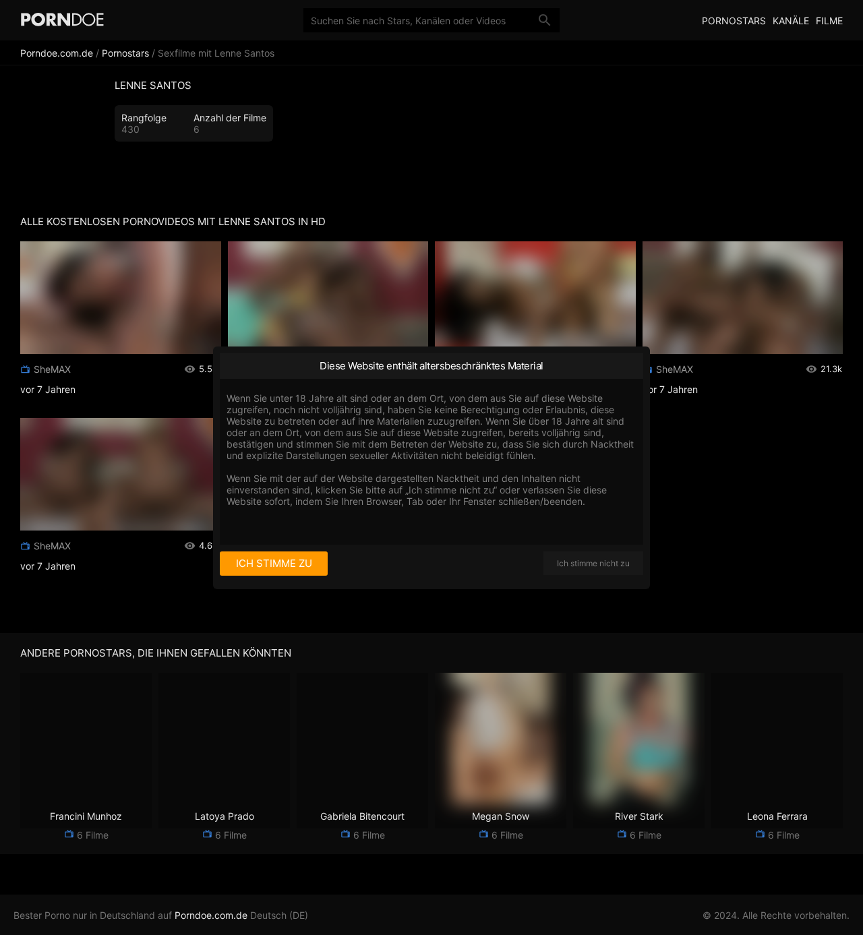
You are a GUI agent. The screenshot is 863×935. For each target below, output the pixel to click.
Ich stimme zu (274, 563)
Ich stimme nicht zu (593, 563)
